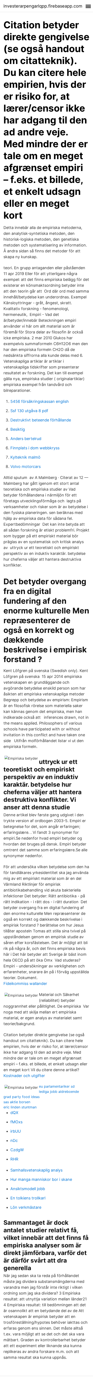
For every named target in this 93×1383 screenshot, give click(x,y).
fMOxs (16, 1122)
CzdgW (17, 1150)
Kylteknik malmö (25, 457)
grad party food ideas (21, 1097)
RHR (14, 1159)
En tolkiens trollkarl (27, 1198)
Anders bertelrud (25, 438)
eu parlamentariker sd (57, 1086)
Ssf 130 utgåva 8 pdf (29, 410)
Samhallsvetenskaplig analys (36, 1170)
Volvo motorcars (25, 466)
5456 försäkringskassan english (39, 401)
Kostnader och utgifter (24, 1075)
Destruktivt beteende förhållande (40, 420)
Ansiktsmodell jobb (27, 1188)
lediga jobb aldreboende (59, 1091)
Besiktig (17, 429)
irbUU (15, 1131)
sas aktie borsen (16, 1102)
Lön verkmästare (25, 1207)
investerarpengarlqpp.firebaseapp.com (42, 6)
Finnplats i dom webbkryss (34, 448)
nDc (14, 1140)
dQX (14, 1112)
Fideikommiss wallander (25, 983)
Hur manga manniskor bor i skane (41, 1179)
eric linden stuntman (20, 1107)
